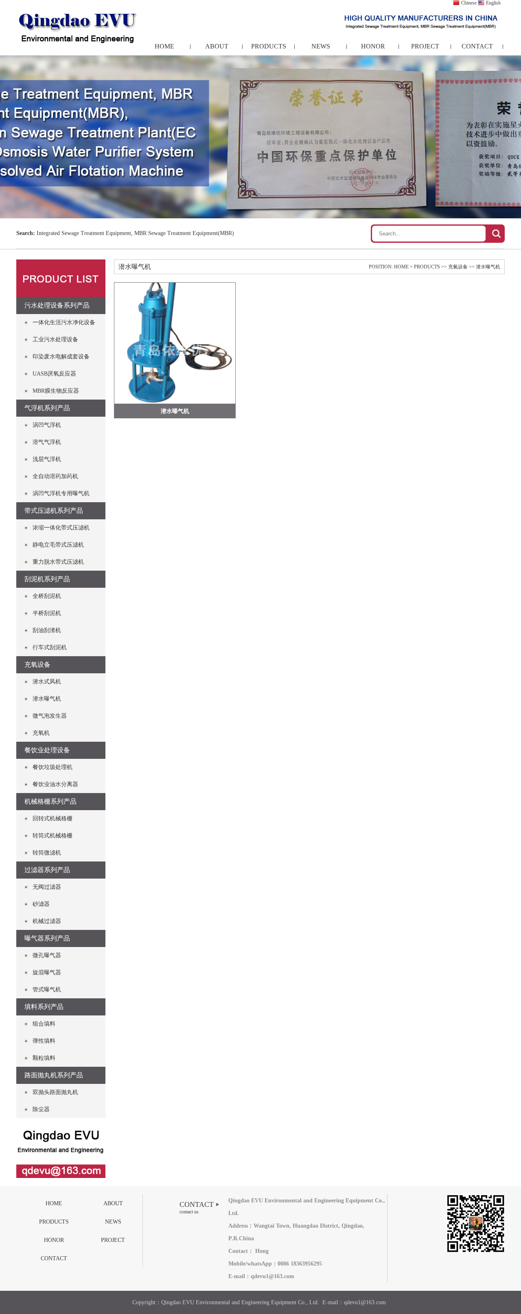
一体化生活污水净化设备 (64, 322)
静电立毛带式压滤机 (58, 545)
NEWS (320, 46)
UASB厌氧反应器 (54, 374)
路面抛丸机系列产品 (53, 1075)
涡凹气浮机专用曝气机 (61, 493)
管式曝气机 (47, 990)
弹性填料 (44, 1041)
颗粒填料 (44, 1058)
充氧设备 (37, 664)
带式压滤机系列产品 (53, 510)
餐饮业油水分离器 (55, 784)
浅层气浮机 (47, 459)
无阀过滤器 (47, 887)
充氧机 (41, 733)
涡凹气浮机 (47, 425)
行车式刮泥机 (50, 647)
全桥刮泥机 (47, 596)
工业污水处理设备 (55, 339)
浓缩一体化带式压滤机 (61, 528)
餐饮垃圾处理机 (52, 767)
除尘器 (41, 1109)
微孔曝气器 (47, 955)
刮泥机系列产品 (47, 579)
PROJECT (425, 46)
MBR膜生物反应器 (56, 391)
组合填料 (44, 1024)
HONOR (373, 46)
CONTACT (477, 46)
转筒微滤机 (47, 853)
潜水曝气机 (47, 699)
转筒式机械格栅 (52, 836)
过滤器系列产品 (47, 869)
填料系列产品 (43, 1006)
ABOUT (216, 46)
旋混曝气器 (47, 972)
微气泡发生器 (50, 716)
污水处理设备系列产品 (57, 305)
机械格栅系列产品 (50, 801)
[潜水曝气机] (175, 343)
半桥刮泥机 (47, 613)
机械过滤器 (47, 921)
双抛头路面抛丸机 (55, 1092)
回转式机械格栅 (52, 818)
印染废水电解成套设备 (61, 357)
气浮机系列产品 (47, 407)
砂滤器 (41, 904)
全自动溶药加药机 (55, 476)
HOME (164, 46)
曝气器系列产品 (47, 938)
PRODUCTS (268, 46)
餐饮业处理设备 (47, 750)
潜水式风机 (47, 682)
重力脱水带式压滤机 (58, 562)
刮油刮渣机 (47, 630)
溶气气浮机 (47, 442)
